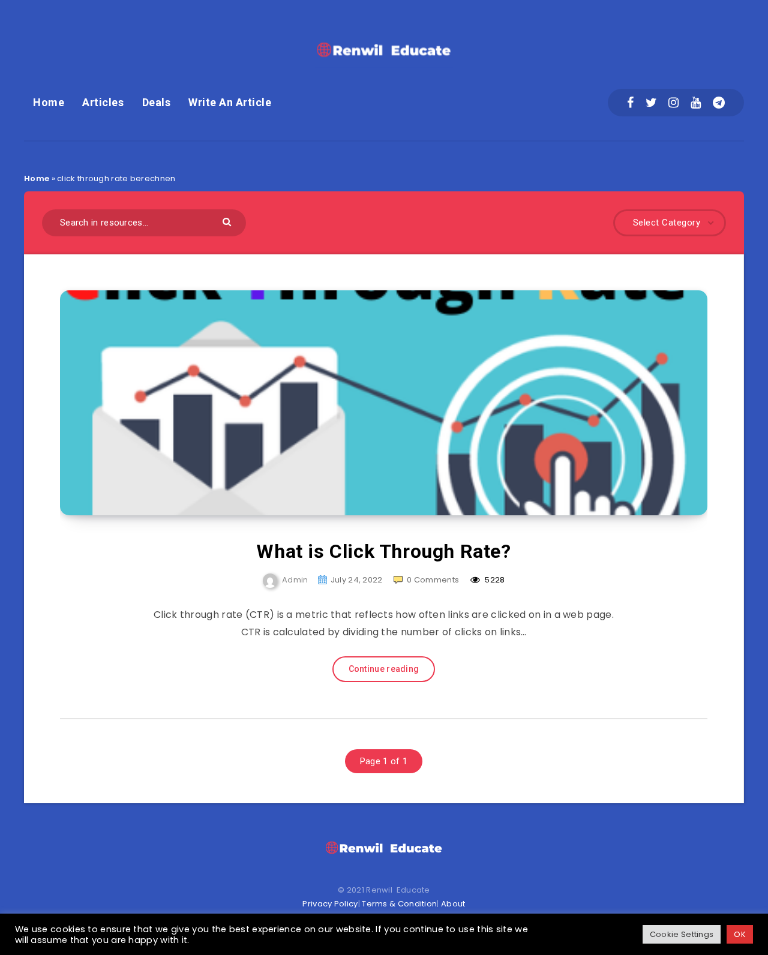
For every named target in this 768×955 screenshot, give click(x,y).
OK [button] (740, 934)
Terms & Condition (399, 903)
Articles (103, 102)
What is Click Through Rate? (383, 551)
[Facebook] (630, 102)
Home (48, 102)
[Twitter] (651, 102)
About (453, 903)
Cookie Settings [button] (682, 934)
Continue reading (384, 669)
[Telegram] (719, 102)
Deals (156, 102)
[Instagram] (673, 102)
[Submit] (228, 221)
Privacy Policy (330, 903)
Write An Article (229, 102)
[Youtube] (696, 102)
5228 (494, 579)
